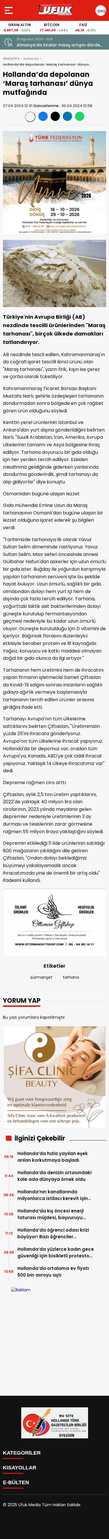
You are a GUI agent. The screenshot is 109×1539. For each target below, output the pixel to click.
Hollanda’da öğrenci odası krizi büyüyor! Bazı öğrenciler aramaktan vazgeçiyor (53, 1233)
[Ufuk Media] (55, 10)
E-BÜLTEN (16, 1482)
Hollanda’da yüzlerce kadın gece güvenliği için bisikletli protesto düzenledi (55, 1252)
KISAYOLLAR (19, 1468)
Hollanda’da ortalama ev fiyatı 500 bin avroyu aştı (53, 1271)
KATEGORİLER (22, 1453)
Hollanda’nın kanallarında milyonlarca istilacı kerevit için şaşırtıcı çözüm (52, 1195)
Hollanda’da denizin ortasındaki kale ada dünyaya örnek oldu (54, 1176)
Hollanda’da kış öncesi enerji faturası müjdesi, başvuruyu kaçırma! (50, 1214)
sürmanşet (41, 977)
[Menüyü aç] (9, 10)
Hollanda (31, 58)
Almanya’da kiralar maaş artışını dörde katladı (58, 45)
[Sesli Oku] (30, 117)
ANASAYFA (11, 58)
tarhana (71, 977)
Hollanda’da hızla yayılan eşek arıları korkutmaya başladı (52, 1156)
